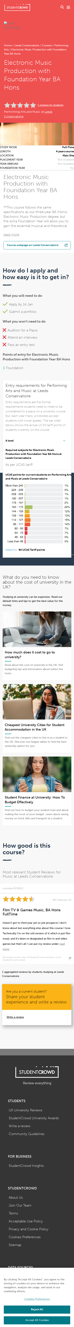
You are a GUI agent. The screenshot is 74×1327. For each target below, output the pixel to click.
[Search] (62, 7)
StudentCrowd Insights (26, 1166)
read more (11, 235)
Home (8, 45)
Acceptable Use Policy (26, 1221)
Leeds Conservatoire (27, 45)
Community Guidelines (26, 1134)
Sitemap (15, 1245)
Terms (13, 1213)
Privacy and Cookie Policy (28, 1229)
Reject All (37, 1309)
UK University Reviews (25, 1110)
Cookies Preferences (25, 1237)
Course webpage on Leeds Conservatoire (32, 245)
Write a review (15, 1017)
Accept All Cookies (37, 1320)
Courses (47, 45)
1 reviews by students (50, 105)
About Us (16, 1198)
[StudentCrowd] (17, 7)
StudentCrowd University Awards (34, 1118)
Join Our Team (20, 1205)
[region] (37, 1297)
